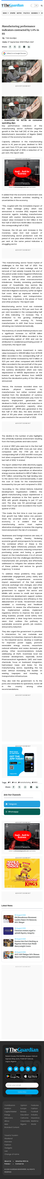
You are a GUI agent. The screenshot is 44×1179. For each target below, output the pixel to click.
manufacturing (25, 782)
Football (34, 1111)
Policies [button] (7, 1164)
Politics (26, 13)
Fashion (34, 1108)
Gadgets (8, 1148)
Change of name (11, 1154)
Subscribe (22, 1092)
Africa (6, 1121)
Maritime (34, 1121)
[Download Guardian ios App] (30, 1076)
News (5, 13)
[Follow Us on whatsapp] (34, 1069)
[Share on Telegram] (24, 47)
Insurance (35, 1118)
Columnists (25, 1121)
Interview (8, 1141)
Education (24, 1115)
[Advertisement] (22, 718)
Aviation (7, 1108)
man (15, 782)
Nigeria (23, 1124)
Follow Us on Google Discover (16, 53)
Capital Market (10, 1111)
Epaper (12, 13)
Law (6, 1151)
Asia (6, 1124)
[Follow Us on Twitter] (16, 1069)
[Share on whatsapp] (19, 47)
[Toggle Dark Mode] (34, 5)
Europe (23, 1108)
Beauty (23, 1111)
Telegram (12, 804)
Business (34, 13)
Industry (34, 1115)
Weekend (8, 1138)
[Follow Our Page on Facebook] (10, 1069)
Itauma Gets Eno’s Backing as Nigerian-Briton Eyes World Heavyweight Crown (26, 943)
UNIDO (35, 782)
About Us (7, 1161)
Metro (19, 13)
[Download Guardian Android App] (13, 1076)
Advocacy (8, 1118)
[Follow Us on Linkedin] (28, 1069)
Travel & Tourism (11, 1135)
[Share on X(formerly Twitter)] (15, 47)
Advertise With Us (21, 1161)
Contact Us (19, 1164)
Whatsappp (13, 812)
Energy (7, 1115)
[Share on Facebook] (10, 47)
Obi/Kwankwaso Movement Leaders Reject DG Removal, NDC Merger (26, 919)
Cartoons (24, 1118)
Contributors (9, 1105)
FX (10, 782)
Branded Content (11, 1127)
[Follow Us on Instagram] (22, 1069)
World (33, 1124)
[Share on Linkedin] (29, 47)
